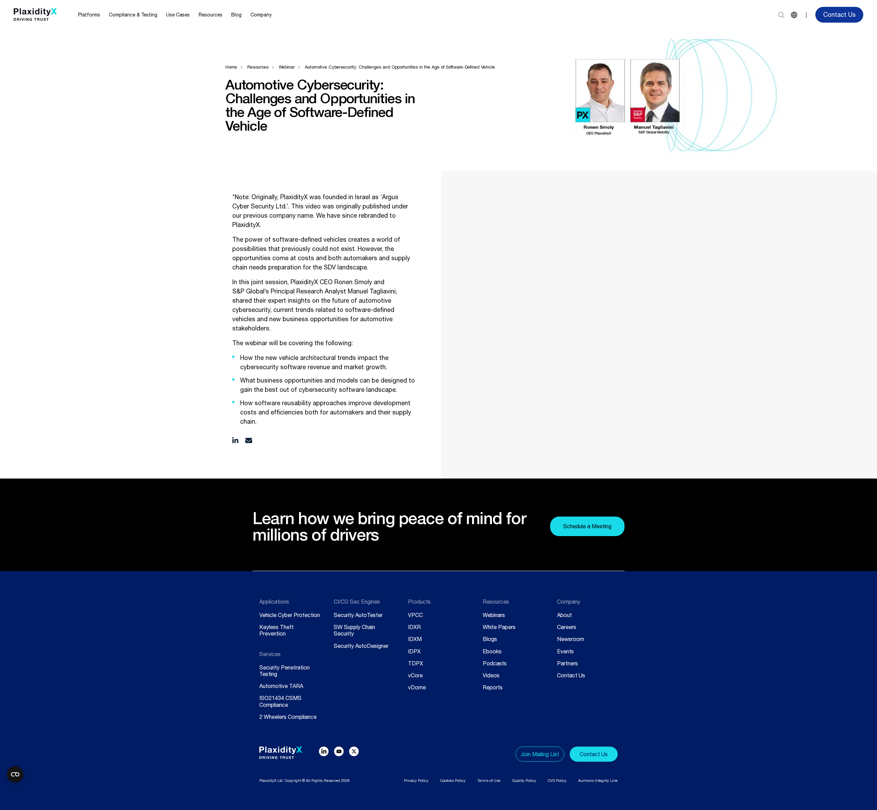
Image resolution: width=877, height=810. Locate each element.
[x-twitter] (354, 751)
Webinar (287, 67)
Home (231, 67)
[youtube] (339, 751)
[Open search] (781, 15)
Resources (258, 67)
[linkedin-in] (324, 751)
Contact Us (839, 14)
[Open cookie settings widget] (15, 774)
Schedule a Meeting (587, 526)
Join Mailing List (540, 754)
